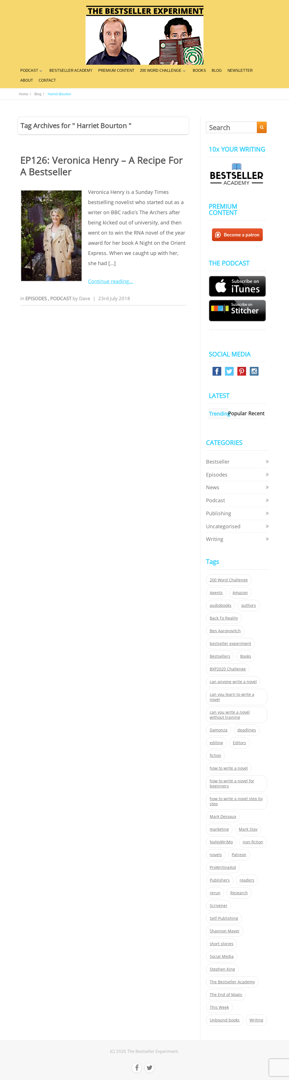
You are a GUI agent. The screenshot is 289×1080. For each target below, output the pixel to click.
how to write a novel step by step (236, 801)
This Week (219, 1007)
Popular (237, 413)
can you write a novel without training (230, 715)
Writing (214, 539)
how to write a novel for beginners (232, 783)
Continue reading (108, 281)
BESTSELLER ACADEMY (71, 70)
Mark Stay (248, 829)
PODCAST (29, 70)
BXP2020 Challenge (228, 669)
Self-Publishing (224, 918)
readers (247, 880)
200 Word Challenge (229, 580)
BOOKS (199, 70)
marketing (219, 829)
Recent (256, 413)
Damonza (218, 730)
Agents (216, 592)
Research (239, 892)
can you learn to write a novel (232, 697)
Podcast (61, 298)
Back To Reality (224, 618)
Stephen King (222, 969)
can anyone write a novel (233, 681)
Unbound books (225, 1020)
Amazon (240, 592)
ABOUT (26, 80)
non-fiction (253, 842)
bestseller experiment (230, 643)
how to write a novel (229, 768)
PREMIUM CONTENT (116, 70)
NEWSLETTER (240, 70)
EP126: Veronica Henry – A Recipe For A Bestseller (101, 166)
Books (245, 656)
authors (248, 605)
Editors (239, 742)
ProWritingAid (223, 867)
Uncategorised (223, 526)
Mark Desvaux (223, 816)
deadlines (246, 730)
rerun (215, 892)
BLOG (217, 70)
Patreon (239, 854)
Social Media (222, 956)
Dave (84, 298)
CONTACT (47, 80)
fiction (215, 755)
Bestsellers (220, 656)
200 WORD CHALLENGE (160, 70)
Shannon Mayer (225, 931)
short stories (221, 943)
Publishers (220, 880)
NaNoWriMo (221, 842)
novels (216, 854)
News (212, 487)
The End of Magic (226, 994)
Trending (219, 413)
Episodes (36, 298)
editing (216, 742)
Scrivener (218, 905)
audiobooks (220, 605)
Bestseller (217, 461)
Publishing (218, 513)
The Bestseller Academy (232, 981)
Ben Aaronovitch (225, 630)
